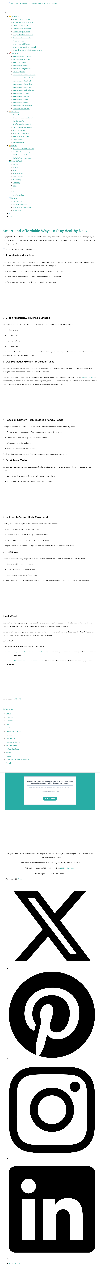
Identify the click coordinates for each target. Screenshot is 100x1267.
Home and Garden (13, 742)
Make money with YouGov (21, 96)
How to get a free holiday (21, 133)
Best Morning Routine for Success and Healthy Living (27, 652)
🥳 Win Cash (13, 146)
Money (15, 170)
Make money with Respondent (22, 84)
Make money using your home (22, 106)
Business (15, 167)
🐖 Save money (14, 112)
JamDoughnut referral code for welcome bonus (27, 50)
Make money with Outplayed (22, 81)
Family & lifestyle (18, 176)
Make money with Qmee (20, 99)
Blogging (15, 164)
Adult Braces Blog (18, 195)
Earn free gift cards (19, 72)
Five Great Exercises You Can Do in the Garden (25, 661)
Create (20, 879)
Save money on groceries (21, 136)
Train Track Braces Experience (17, 759)
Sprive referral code (19, 115)
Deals (8, 724)
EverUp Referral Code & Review (22, 158)
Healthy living (17, 179)
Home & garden (18, 173)
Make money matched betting (22, 56)
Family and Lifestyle (13, 731)
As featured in (17, 210)
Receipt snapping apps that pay (22, 127)
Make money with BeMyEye (21, 93)
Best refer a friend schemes (21, 59)
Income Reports (12, 745)
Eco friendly (16, 183)
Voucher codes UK (18, 142)
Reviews (9, 756)
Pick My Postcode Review (21, 155)
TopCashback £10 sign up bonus (23, 22)
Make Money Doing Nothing (21, 69)
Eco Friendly (11, 728)
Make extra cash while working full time (25, 78)
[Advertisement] (50, 299)
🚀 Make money (14, 53)
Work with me (17, 201)
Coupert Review (18, 139)
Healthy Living (17, 699)
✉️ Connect (13, 198)
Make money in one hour (20, 66)
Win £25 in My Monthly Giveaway (23, 149)
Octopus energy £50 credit (21, 32)
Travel (14, 186)
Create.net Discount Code (21, 109)
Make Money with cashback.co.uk (23, 90)
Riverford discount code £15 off (23, 118)
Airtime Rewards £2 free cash (22, 44)
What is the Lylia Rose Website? (23, 207)
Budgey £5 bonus (18, 41)
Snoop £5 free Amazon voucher (23, 35)
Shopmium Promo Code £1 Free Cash (24, 47)
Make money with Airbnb (20, 102)
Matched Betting (12, 749)
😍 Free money (14, 16)
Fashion (15, 189)
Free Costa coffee (18, 121)
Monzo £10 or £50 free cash (21, 19)
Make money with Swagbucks (22, 87)
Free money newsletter (20, 204)
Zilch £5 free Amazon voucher (22, 38)
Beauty (15, 192)
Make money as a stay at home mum (24, 75)
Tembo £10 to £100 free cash (22, 29)
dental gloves (87, 377)
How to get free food (19, 130)
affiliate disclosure (67, 868)
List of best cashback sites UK (22, 124)
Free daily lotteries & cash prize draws (24, 152)
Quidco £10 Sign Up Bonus (21, 25)
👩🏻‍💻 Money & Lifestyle (15, 161)
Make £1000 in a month (20, 62)
